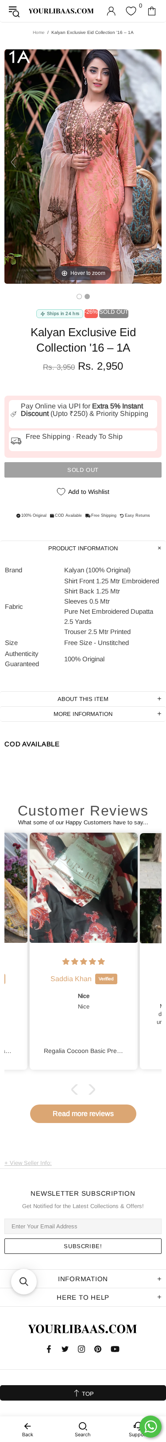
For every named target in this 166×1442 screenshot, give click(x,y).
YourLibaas (61, 11)
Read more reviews (83, 1113)
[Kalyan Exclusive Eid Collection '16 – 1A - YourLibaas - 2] (87, 296)
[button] (76, 1089)
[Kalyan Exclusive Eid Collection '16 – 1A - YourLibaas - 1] (79, 296)
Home (39, 32)
